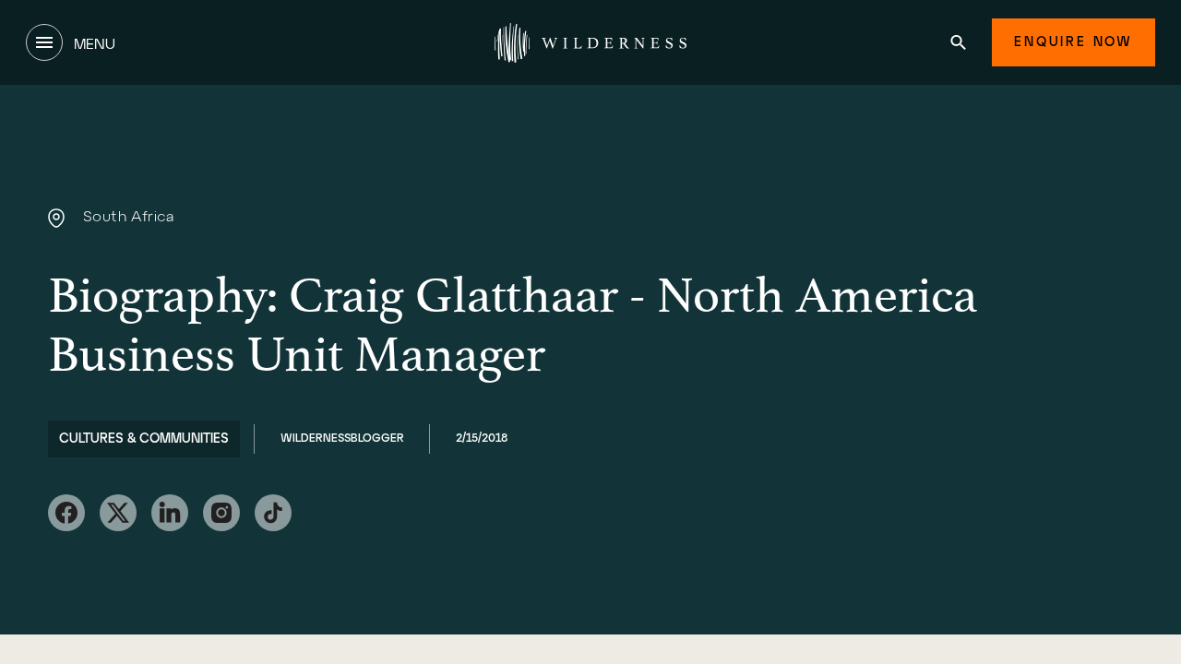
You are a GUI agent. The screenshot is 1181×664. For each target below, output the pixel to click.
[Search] (958, 42)
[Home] (590, 42)
